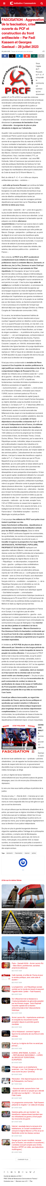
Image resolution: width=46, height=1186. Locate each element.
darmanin (10, 853)
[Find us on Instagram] (22, 1172)
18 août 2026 (17, 1074)
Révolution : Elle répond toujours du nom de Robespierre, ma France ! (27, 1080)
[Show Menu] (4, 3)
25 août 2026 (8, 906)
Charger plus (23, 1159)
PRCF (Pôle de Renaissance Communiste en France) (20, 1178)
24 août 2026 (8, 932)
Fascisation (18, 853)
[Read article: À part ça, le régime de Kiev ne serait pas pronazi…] (6, 1045)
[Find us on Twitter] (8, 1172)
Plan (31, 1181)
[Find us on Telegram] (19, 1172)
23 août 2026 (17, 982)
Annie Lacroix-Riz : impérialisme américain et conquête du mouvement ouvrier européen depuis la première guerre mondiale (28, 1020)
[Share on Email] (26, 56)
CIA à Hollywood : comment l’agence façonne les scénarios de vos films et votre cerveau (28, 1033)
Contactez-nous (8, 1181)
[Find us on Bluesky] (30, 1172)
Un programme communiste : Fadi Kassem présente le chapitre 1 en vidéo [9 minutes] (28, 1103)
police (34, 853)
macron (27, 853)
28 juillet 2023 (6, 51)
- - (23, 869)
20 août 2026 (17, 1048)
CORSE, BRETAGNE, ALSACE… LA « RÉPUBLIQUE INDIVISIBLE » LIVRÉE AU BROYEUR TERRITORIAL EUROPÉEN (27, 1056)
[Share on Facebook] (5, 56)
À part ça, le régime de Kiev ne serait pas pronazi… (27, 1044)
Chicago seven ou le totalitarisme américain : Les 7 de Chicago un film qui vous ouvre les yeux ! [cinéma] (27, 1069)
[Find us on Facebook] (4, 1172)
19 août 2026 (17, 1062)
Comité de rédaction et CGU (12, 1176)
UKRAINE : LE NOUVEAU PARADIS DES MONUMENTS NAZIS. (18, 901)
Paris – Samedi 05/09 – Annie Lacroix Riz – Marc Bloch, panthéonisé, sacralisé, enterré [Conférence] (27, 965)
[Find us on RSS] (15, 1172)
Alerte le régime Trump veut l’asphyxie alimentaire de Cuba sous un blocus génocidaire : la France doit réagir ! (22, 952)
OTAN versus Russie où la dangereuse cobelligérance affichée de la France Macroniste (23, 927)
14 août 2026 (17, 1136)
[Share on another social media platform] (41, 56)
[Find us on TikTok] (34, 1172)
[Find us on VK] (26, 1172)
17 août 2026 (17, 1084)
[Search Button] (42, 3)
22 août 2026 (17, 1027)
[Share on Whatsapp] (34, 56)
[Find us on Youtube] (11, 1172)
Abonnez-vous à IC (21, 1181)
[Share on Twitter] (12, 56)
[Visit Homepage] (23, 3)
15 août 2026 (17, 1107)
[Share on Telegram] (19, 56)
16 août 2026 (17, 1098)
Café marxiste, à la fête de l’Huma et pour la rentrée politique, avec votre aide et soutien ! (27, 977)
